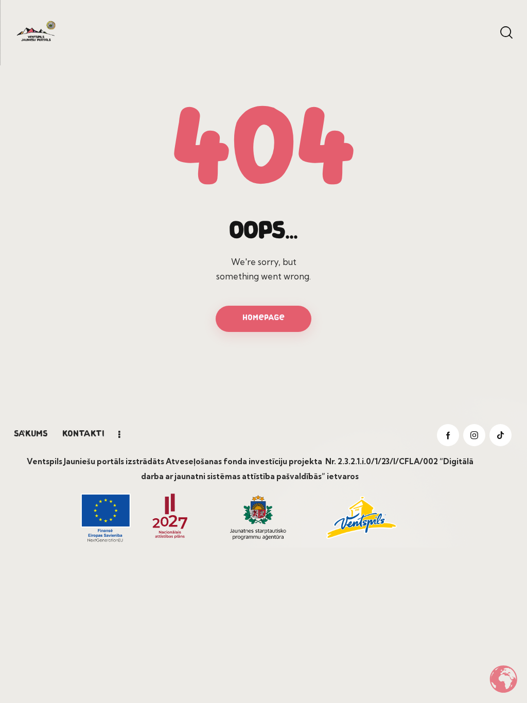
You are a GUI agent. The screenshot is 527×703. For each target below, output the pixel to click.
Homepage (263, 318)
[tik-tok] (500, 435)
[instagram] (474, 435)
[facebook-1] (448, 435)
